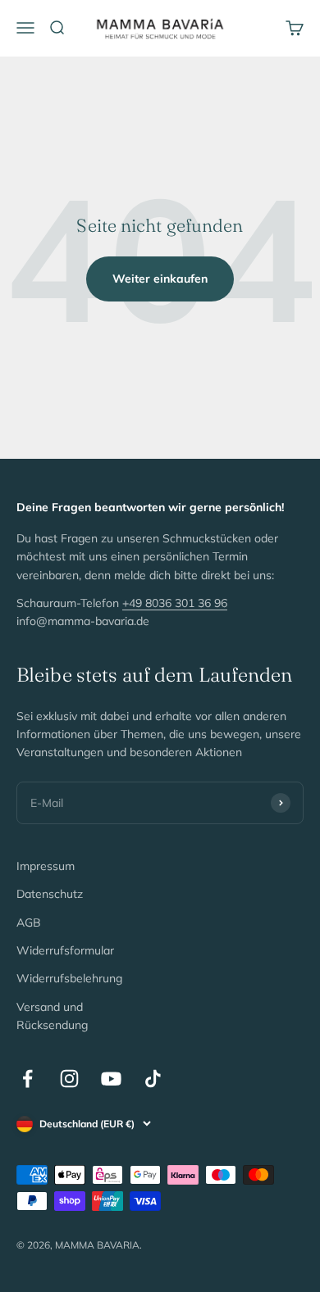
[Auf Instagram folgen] (69, 1079)
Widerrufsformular (65, 950)
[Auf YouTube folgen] (111, 1079)
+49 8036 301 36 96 (174, 603)
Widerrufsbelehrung (69, 978)
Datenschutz (49, 893)
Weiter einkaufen (160, 278)
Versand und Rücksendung (52, 1016)
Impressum (45, 866)
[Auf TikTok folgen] (153, 1079)
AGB (28, 922)
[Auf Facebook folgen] (27, 1079)
